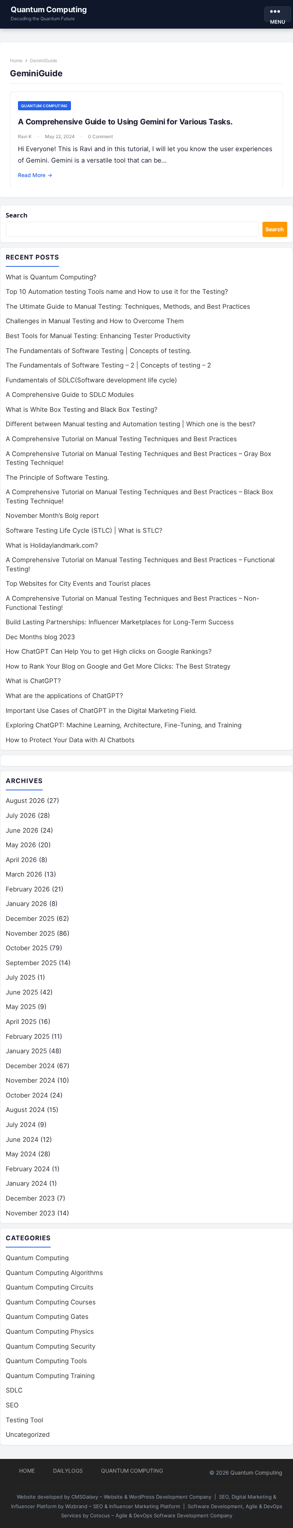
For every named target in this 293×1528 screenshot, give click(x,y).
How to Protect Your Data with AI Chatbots (70, 740)
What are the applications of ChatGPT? (64, 696)
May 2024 (21, 1154)
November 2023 (30, 1213)
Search (16, 215)
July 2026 (21, 815)
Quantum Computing (49, 9)
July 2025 (20, 977)
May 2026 (21, 845)
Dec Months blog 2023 (40, 637)
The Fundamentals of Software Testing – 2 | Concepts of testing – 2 (108, 365)
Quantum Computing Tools (46, 1361)
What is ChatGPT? (33, 681)
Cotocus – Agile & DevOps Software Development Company (161, 1515)
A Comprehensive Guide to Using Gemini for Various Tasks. (125, 121)
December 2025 (30, 918)
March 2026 (24, 874)
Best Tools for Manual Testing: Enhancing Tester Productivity (98, 336)
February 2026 (28, 889)
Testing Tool (24, 1420)
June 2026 (22, 830)
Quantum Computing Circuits (49, 1287)
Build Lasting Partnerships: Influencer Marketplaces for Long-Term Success (120, 622)
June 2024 (22, 1139)
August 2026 (25, 800)
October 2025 (27, 948)
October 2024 (27, 1095)
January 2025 (26, 1051)
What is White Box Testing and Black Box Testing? (82, 409)
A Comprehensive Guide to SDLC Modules (70, 394)
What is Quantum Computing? (51, 277)
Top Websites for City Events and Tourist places (78, 583)
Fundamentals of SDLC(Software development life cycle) (91, 380)
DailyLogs (68, 1470)
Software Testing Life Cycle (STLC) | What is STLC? (84, 530)
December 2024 (30, 1066)
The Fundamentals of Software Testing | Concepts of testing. (99, 351)
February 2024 (28, 1169)
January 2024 (26, 1183)
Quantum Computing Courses (51, 1302)
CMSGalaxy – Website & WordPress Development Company (141, 1497)
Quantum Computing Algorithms (54, 1273)
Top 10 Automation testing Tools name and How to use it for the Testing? (117, 291)
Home (16, 60)
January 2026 (26, 903)
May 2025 (21, 1007)
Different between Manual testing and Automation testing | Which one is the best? (131, 424)
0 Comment (100, 136)
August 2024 (25, 1110)
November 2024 (30, 1080)
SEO (12, 1405)
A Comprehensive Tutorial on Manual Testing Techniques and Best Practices (121, 439)
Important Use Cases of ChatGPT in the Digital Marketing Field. (101, 710)
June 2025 (22, 992)
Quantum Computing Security (50, 1346)
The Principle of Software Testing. (57, 477)
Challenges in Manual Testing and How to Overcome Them (95, 321)
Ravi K (25, 136)
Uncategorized (28, 1434)
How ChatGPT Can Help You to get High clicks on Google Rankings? (109, 651)
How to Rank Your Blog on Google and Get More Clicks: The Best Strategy (118, 666)
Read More (35, 175)
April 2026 (21, 860)
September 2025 (31, 963)
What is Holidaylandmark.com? (52, 545)
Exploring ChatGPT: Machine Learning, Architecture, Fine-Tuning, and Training (123, 725)
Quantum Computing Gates (47, 1316)
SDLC (14, 1390)
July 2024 (21, 1124)
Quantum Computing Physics (50, 1331)
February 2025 (28, 1036)
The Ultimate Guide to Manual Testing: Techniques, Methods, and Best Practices (128, 306)
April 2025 (21, 1021)
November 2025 (30, 933)
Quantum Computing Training (50, 1376)
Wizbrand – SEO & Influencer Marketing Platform (122, 1506)
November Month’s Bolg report (52, 515)
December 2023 (30, 1198)
